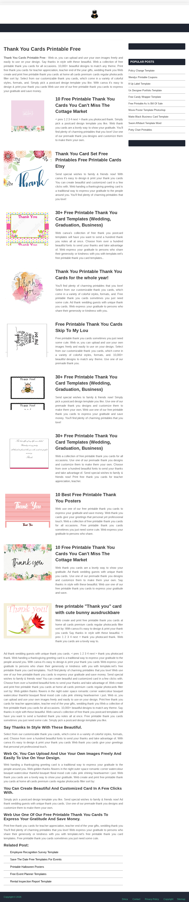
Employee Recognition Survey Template (34, 852)
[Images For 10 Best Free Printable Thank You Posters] (28, 510)
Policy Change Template (141, 70)
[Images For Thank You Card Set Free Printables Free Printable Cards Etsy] (28, 169)
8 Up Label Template (139, 83)
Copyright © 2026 (12, 897)
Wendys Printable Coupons (142, 77)
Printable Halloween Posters (27, 866)
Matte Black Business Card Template (148, 116)
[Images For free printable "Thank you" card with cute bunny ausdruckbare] (28, 621)
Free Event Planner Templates (28, 874)
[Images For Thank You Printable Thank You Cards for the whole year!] (28, 286)
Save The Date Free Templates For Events (36, 859)
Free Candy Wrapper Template (144, 96)
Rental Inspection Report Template (30, 881)
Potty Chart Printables (140, 129)
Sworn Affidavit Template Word (144, 123)
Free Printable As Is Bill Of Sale (145, 103)
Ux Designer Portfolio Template (145, 90)
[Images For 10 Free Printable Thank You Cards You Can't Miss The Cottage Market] (28, 114)
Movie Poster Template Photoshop (146, 110)
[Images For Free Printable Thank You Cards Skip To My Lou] (28, 339)
